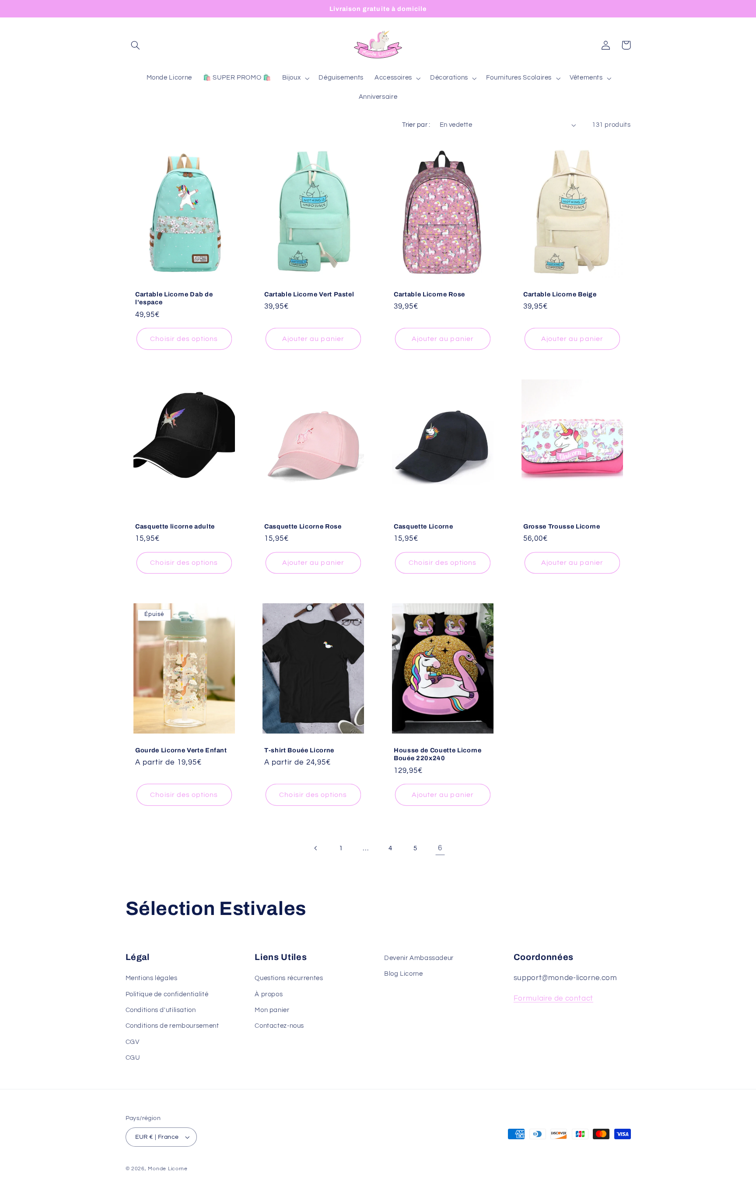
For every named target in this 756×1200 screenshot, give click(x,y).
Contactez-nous (279, 1026)
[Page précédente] (316, 848)
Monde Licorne (168, 1168)
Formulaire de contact (553, 998)
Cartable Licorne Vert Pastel (309, 294)
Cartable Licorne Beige (560, 294)
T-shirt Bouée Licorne (299, 750)
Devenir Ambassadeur (419, 958)
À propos (269, 994)
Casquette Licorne (423, 526)
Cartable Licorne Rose (429, 294)
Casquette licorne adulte (175, 526)
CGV (133, 1042)
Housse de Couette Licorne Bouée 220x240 (438, 754)
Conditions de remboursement (172, 1026)
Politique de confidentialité (167, 994)
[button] (136, 45)
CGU (133, 1057)
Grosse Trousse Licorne (561, 526)
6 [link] (440, 848)
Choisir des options (184, 338)
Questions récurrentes (289, 978)
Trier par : (416, 125)
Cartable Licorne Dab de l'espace (174, 298)
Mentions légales (152, 978)
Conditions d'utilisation (161, 1010)
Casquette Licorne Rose (303, 526)
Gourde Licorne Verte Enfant (181, 750)
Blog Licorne (403, 973)
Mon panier (272, 1010)
